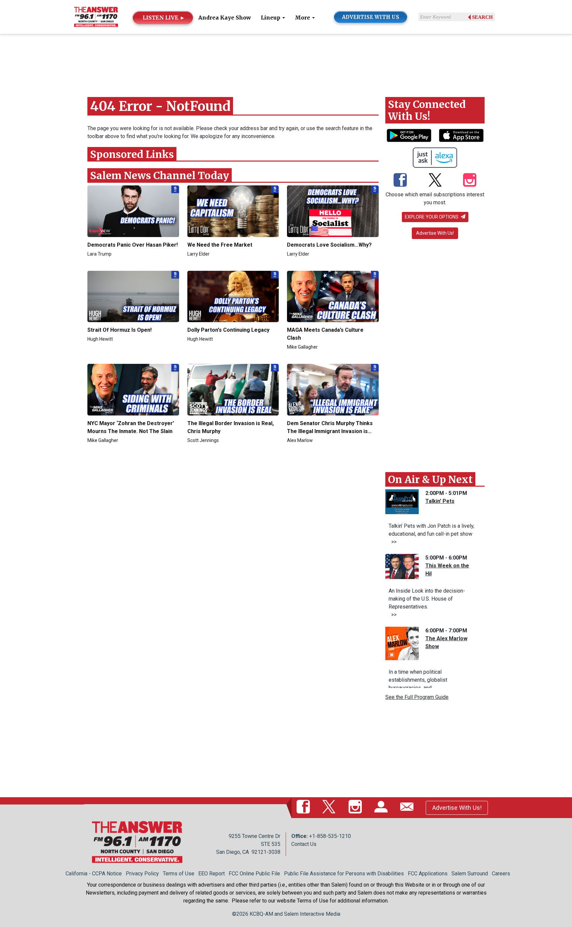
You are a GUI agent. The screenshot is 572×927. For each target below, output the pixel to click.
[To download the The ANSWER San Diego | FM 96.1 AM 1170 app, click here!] (409, 135)
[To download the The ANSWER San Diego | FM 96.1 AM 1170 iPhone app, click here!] (461, 135)
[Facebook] (400, 180)
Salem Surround (470, 873)
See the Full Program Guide (417, 697)
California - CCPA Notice (94, 873)
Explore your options (432, 217)
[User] (382, 807)
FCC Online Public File (254, 873)
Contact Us (303, 844)
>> (393, 542)
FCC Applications (428, 873)
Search (482, 17)
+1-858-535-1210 (330, 836)
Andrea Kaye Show (224, 17)
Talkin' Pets (439, 501)
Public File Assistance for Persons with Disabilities (344, 873)
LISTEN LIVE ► (164, 17)
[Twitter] (435, 180)
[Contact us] (408, 807)
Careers (501, 873)
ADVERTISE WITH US (370, 17)
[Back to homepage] (96, 16)
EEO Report (211, 873)
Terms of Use (178, 873)
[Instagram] (469, 180)
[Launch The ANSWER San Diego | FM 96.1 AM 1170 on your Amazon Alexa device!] (435, 157)
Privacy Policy (142, 873)
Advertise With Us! (435, 233)
